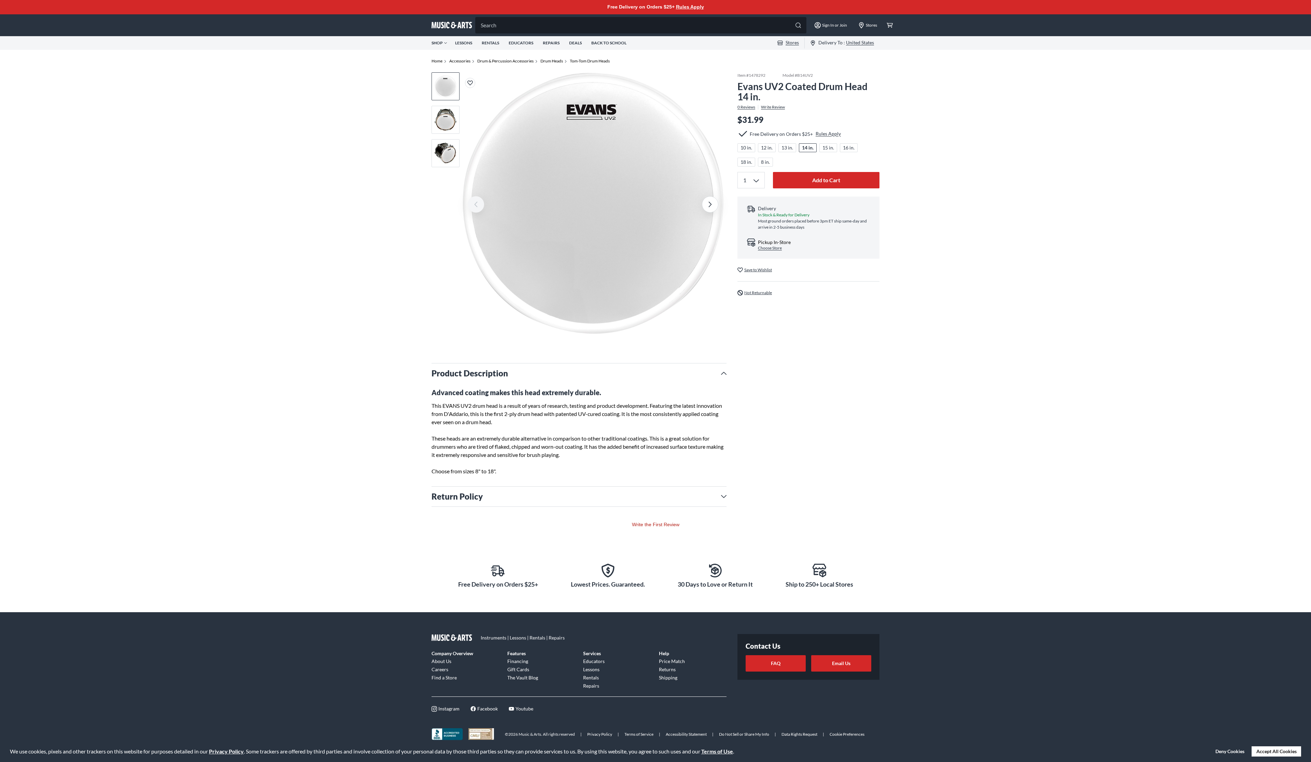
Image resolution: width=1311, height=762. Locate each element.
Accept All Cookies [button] (1276, 751)
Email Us (841, 663)
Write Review (773, 107)
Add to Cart (826, 180)
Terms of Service (638, 734)
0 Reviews (746, 107)
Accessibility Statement (686, 734)
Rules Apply (690, 7)
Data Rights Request (799, 734)
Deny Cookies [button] (1229, 751)
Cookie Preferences (847, 734)
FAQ (775, 663)
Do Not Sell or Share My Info (744, 734)
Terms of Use (717, 751)
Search (488, 25)
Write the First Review (655, 524)
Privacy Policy (226, 751)
